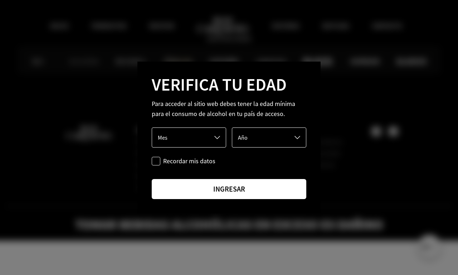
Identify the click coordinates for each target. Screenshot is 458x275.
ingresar (229, 188)
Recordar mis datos (189, 161)
